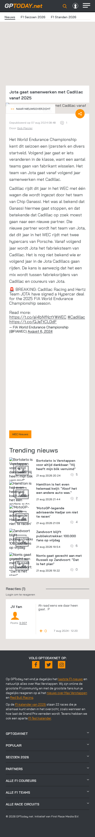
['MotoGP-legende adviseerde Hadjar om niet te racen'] (21, 515)
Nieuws (10, 17)
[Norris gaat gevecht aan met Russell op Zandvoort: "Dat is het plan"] (21, 564)
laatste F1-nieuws (70, 679)
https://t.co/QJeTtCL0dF (33, 321)
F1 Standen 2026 (63, 17)
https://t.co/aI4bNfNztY (32, 317)
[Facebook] (35, 664)
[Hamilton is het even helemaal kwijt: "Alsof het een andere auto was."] (21, 495)
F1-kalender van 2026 (30, 704)
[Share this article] (80, 113)
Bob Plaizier (25, 128)
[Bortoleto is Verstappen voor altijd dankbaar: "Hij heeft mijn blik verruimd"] (21, 469)
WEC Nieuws (20, 434)
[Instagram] (61, 664)
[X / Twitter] (48, 664)
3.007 (23, 623)
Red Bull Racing (21, 697)
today (23, 5)
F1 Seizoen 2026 (33, 17)
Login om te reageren (20, 594)
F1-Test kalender (39, 718)
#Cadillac (76, 317)
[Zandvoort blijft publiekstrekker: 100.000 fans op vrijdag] (22, 539)
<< (30, 108)
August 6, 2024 (40, 331)
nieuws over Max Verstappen (67, 693)
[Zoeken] (64, 6)
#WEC (60, 317)
